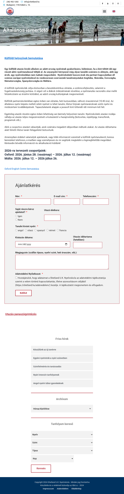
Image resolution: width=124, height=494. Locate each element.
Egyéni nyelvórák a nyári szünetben (50, 358)
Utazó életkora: (52, 210)
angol (20, 230)
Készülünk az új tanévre (44, 349)
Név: (18, 196)
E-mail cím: (60, 196)
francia (62, 230)
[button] (104, 11)
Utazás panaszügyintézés (20, 314)
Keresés (41, 468)
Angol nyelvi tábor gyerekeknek (48, 383)
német (52, 230)
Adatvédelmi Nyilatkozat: (28, 273)
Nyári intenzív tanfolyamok (46, 375)
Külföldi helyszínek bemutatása (24, 58)
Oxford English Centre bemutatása (22, 168)
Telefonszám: (90, 196)
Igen (20, 216)
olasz (30, 230)
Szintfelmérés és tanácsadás (47, 366)
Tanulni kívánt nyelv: (26, 226)
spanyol (41, 230)
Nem (20, 219)
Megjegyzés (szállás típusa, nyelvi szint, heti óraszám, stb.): (46, 252)
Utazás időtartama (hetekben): (82, 238)
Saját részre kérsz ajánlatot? (24, 211)
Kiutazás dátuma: (24, 237)
